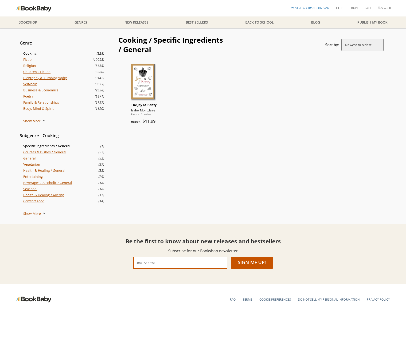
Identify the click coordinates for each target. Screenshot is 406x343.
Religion (29, 65)
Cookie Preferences (275, 299)
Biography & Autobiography (45, 78)
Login (354, 8)
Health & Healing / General (44, 170)
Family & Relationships (41, 102)
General (29, 158)
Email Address (145, 263)
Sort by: (332, 44)
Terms (247, 299)
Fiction (28, 59)
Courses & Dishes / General (44, 152)
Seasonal (30, 189)
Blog (315, 22)
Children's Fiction (37, 71)
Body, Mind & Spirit (38, 108)
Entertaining (33, 176)
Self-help (30, 84)
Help (339, 8)
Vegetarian (31, 164)
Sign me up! (252, 262)
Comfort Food (33, 201)
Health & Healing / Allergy (43, 195)
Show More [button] (32, 121)
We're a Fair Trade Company (310, 8)
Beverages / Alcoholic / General (47, 182)
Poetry (28, 96)
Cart (368, 8)
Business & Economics (40, 90)
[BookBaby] (38, 8)
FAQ (233, 299)
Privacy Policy (378, 299)
